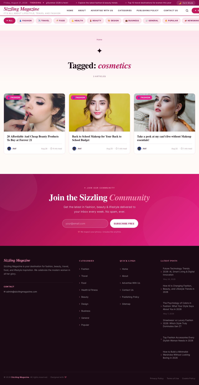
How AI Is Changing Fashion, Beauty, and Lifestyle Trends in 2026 (178, 288)
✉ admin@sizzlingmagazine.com (20, 291)
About (82, 10)
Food (60, 20)
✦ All (9, 20)
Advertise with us (102, 10)
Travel (44, 20)
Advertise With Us (131, 283)
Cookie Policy (188, 378)
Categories (125, 10)
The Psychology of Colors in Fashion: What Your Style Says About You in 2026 (178, 306)
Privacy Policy (157, 378)
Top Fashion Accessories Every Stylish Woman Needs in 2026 (178, 339)
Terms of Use (173, 378)
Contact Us (171, 10)
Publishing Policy (148, 10)
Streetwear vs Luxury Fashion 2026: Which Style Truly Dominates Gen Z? (178, 323)
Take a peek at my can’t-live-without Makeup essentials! (164, 138)
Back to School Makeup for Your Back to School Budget (96, 138)
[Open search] (187, 10)
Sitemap (126, 304)
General (152, 20)
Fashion (25, 20)
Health (77, 20)
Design (113, 20)
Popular (171, 20)
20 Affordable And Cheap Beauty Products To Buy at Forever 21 (33, 138)
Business (132, 20)
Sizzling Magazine (20, 377)
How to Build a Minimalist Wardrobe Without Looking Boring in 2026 (176, 354)
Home (70, 10)
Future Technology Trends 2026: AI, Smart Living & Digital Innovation (178, 271)
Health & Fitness (89, 290)
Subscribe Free (124, 223)
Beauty (95, 20)
